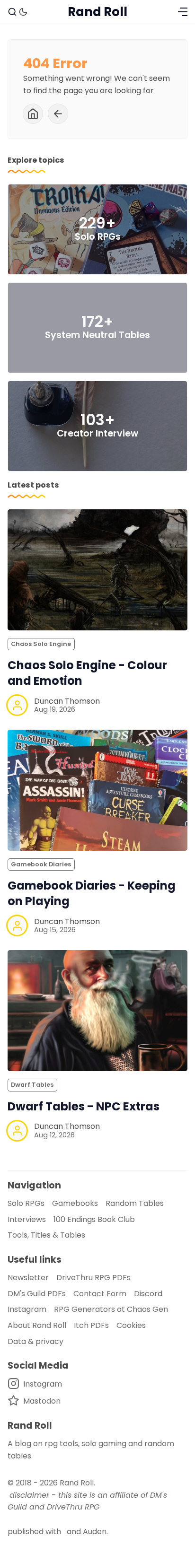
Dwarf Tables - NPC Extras (84, 1106)
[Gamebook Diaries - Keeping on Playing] (97, 790)
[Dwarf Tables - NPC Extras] (97, 1010)
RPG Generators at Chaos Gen (111, 1309)
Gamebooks (75, 1203)
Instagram (27, 1309)
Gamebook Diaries (41, 864)
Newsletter (28, 1277)
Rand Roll (77, 1482)
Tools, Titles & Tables (46, 1235)
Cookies (131, 1325)
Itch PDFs (91, 1325)
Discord (148, 1293)
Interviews (27, 1219)
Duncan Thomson (67, 701)
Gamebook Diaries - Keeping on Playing (92, 893)
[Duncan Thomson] (17, 705)
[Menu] (182, 12)
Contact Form (99, 1293)
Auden (94, 1531)
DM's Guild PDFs (37, 1293)
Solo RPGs (26, 1203)
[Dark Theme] (23, 12)
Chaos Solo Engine (41, 644)
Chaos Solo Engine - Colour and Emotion (87, 673)
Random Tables (135, 1203)
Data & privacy (35, 1341)
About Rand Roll (37, 1325)
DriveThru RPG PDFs (93, 1277)
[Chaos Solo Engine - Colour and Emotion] (97, 569)
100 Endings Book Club (94, 1219)
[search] (12, 12)
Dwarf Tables (32, 1085)
